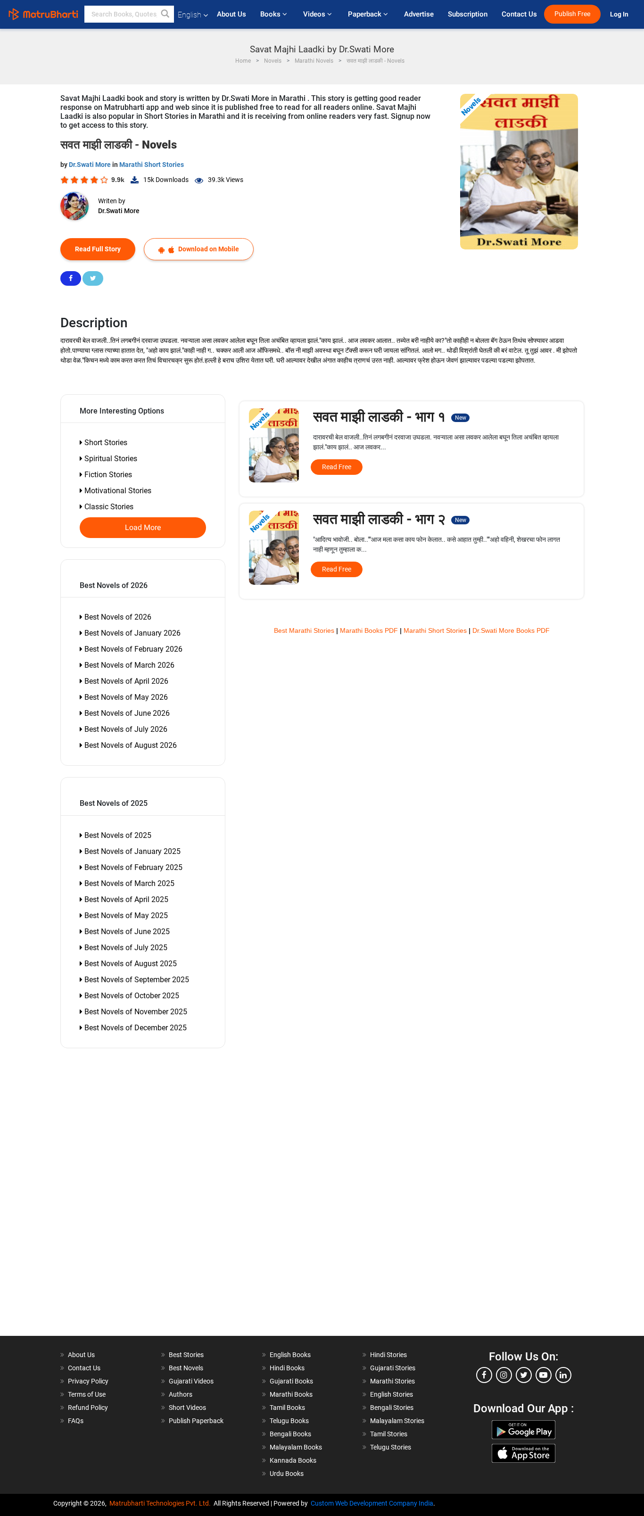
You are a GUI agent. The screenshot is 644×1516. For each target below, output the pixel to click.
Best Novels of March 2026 (128, 665)
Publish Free (572, 14)
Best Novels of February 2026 (132, 649)
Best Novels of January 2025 (132, 851)
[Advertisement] (114, 1194)
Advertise (419, 14)
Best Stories (186, 1355)
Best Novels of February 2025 (132, 867)
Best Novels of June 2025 (126, 931)
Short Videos (187, 1407)
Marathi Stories (392, 1381)
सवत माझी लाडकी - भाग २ (389, 519)
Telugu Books (289, 1421)
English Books (290, 1355)
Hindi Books (287, 1368)
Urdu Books (287, 1473)
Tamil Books (287, 1407)
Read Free (336, 467)
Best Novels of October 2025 (131, 995)
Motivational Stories (117, 490)
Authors (180, 1394)
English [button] (189, 14)
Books (271, 14)
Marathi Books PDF (370, 630)
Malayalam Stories (397, 1421)
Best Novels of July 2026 (125, 729)
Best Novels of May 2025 (125, 915)
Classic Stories (108, 506)
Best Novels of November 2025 (135, 1011)
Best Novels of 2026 (117, 617)
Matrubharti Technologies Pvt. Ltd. (161, 1503)
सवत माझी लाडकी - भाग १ (389, 416)
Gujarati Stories (392, 1368)
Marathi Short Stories (151, 164)
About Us (231, 14)
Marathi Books (291, 1394)
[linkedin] (563, 1375)
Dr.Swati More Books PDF (511, 630)
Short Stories (105, 442)
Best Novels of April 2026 (125, 681)
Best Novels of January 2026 (132, 633)
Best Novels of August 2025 (130, 963)
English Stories (391, 1394)
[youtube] (544, 1375)
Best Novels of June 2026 (126, 713)
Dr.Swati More (90, 164)
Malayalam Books (296, 1447)
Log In (620, 14)
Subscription (467, 14)
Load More (143, 527)
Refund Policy (88, 1407)
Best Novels (186, 1368)
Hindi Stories (388, 1355)
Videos (315, 14)
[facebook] (484, 1375)
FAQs (75, 1421)
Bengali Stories (391, 1407)
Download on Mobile (208, 249)
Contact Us (519, 14)
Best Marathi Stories (305, 630)
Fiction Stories (107, 474)
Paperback (365, 14)
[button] (165, 14)
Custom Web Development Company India (372, 1503)
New (460, 417)
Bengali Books (290, 1434)
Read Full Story (98, 249)
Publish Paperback (196, 1421)
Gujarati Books (291, 1381)
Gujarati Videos (191, 1381)
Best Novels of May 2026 (125, 697)
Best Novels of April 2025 (125, 899)
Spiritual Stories (110, 458)
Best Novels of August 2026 (130, 745)
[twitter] (524, 1375)
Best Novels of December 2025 (135, 1027)
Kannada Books (293, 1460)
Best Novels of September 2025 (136, 979)
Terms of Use (87, 1394)
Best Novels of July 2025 (125, 947)
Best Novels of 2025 (117, 835)
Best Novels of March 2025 (128, 883)
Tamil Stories (388, 1434)
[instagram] (504, 1375)
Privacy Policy (88, 1381)
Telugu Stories (390, 1447)
